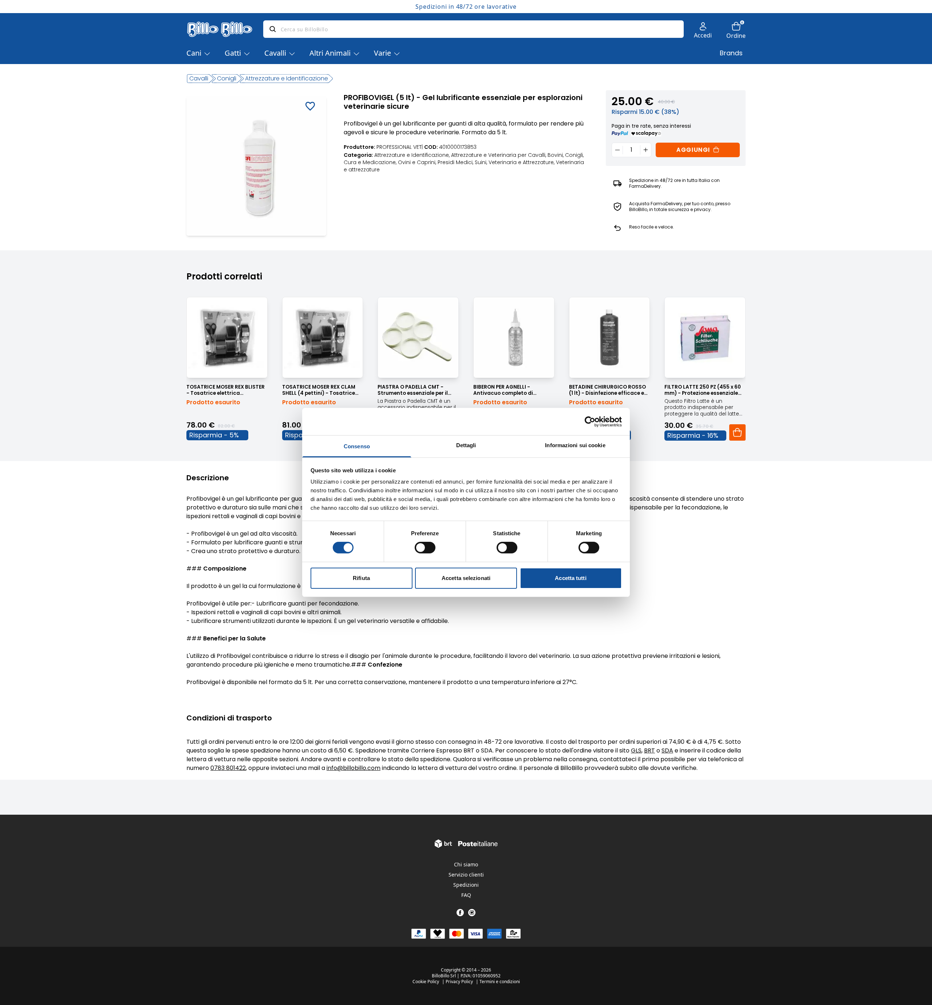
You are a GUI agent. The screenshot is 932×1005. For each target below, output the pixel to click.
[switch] (425, 547)
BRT (649, 750)
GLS (636, 750)
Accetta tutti (570, 578)
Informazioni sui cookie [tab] (575, 445)
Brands (731, 52)
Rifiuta (361, 578)
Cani (193, 53)
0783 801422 (228, 768)
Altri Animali (330, 53)
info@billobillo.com (353, 768)
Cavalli (275, 53)
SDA (667, 750)
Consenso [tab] (357, 446)
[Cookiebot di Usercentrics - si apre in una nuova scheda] (590, 421)
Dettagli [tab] (466, 445)
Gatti (233, 53)
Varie (382, 53)
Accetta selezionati (466, 578)
